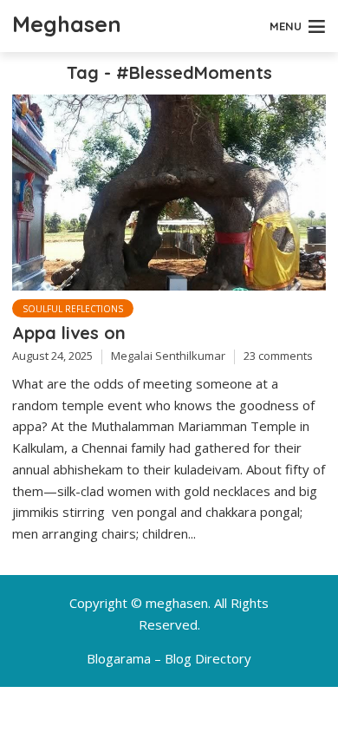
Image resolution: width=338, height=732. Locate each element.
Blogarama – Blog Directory (169, 658)
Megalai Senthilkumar (168, 355)
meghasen (177, 602)
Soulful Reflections (73, 309)
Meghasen (66, 23)
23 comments (278, 355)
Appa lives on (69, 332)
